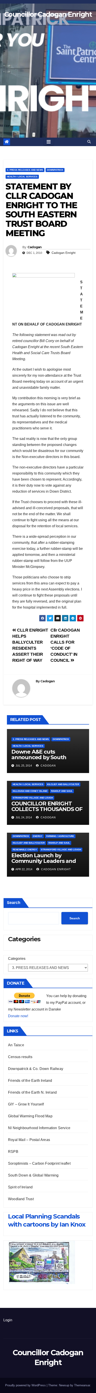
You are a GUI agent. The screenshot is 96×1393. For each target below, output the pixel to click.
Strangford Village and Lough (33, 797)
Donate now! (18, 1016)
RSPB (13, 1151)
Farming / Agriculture (60, 836)
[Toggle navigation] (49, 142)
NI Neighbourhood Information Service (39, 1128)
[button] (89, 142)
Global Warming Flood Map (30, 1116)
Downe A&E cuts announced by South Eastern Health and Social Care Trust (44, 760)
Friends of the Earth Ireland (30, 1080)
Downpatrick (55, 170)
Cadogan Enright (63, 252)
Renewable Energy (25, 849)
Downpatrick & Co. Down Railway (35, 1069)
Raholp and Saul (62, 791)
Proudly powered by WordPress (26, 1385)
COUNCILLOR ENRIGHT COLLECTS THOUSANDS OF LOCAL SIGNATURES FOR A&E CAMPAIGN (46, 812)
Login (7, 1320)
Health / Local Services (22, 176)
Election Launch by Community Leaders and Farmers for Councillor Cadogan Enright (43, 863)
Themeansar (82, 1385)
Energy (37, 836)
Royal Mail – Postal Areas (29, 1140)
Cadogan (34, 247)
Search (13, 902)
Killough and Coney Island (30, 791)
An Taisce (16, 1045)
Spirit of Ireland (20, 1187)
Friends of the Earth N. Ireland (32, 1092)
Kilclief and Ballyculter (63, 784)
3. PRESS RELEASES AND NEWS (25, 170)
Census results (20, 1057)
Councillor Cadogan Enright (48, 14)
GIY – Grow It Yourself (26, 1104)
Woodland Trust (21, 1199)
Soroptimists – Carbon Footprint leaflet (39, 1163)
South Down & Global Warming (33, 1175)
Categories (16, 958)
